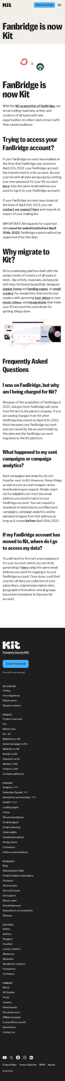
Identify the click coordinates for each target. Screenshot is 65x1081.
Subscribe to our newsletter (18, 910)
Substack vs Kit (11, 758)
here (6, 186)
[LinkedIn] (31, 1058)
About (6, 987)
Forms (6, 812)
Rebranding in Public (13, 870)
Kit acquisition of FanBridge (35, 106)
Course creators (12, 948)
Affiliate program (12, 1017)
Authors (7, 934)
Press (6, 997)
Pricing (6, 690)
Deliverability (10, 832)
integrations (37, 302)
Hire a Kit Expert (11, 890)
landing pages (38, 289)
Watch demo (10, 700)
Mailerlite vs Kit (11, 748)
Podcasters (9, 968)
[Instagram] (25, 1058)
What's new (9, 729)
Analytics (8, 787)
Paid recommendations (15, 852)
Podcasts (8, 880)
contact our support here (21, 209)
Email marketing (11, 827)
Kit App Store (10, 842)
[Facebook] (18, 1058)
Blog (5, 865)
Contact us (9, 1032)
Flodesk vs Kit (10, 768)
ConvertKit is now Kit (14, 1022)
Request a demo (12, 705)
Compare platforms (13, 773)
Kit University (10, 885)
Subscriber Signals (12, 792)
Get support (9, 895)
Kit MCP (7, 802)
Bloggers (8, 939)
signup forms (12, 289)
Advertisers (9, 1027)
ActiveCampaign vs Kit (15, 744)
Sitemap (7, 915)
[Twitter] (11, 1058)
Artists (6, 929)
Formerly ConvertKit (16, 652)
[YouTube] (5, 1058)
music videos (12, 302)
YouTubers (8, 973)
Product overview (12, 719)
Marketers (8, 953)
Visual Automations (13, 837)
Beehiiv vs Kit (10, 753)
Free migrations (11, 695)
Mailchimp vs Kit (11, 739)
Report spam (10, 900)
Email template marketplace (18, 875)
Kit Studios (8, 992)
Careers (7, 1002)
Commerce (9, 847)
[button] (59, 5)
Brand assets (10, 1007)
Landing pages (11, 807)
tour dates (42, 298)
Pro (5, 724)
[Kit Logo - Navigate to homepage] (7, 5)
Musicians (8, 958)
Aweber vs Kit (10, 763)
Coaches (7, 944)
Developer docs (11, 1012)
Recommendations (13, 817)
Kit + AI (6, 734)
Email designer (11, 822)
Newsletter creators (14, 963)
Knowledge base (12, 905)
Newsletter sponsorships (16, 797)
